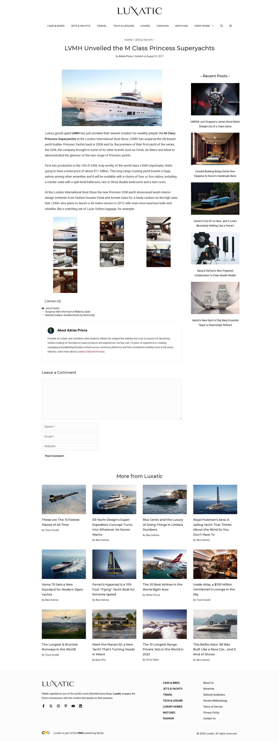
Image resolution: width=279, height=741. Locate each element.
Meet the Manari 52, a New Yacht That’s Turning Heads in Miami (113, 649)
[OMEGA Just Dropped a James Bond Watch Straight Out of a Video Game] (215, 100)
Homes (145, 25)
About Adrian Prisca (72, 330)
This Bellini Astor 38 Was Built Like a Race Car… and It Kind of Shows (214, 649)
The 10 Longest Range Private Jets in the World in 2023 (163, 649)
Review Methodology (215, 700)
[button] (221, 26)
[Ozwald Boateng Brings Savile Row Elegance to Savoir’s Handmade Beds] (215, 150)
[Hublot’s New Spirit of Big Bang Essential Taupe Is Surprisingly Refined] (215, 299)
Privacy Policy (211, 712)
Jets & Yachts (80, 25)
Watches (181, 25)
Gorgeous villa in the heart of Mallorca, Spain (67, 311)
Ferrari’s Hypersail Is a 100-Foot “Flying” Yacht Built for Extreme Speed (113, 589)
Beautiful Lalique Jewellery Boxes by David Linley (70, 315)
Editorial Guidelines (214, 694)
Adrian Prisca (125, 56)
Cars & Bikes (56, 25)
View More (202, 25)
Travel (102, 25)
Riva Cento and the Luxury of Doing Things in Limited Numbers (163, 524)
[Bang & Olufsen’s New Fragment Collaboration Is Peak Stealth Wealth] (215, 249)
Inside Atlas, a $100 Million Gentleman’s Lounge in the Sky (214, 589)
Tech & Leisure (123, 25)
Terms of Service (213, 706)
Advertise (208, 688)
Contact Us (209, 718)
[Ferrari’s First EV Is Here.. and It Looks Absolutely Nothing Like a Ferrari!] (215, 199)
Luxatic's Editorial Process (90, 351)
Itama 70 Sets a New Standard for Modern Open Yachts (62, 589)
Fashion (163, 25)
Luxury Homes (172, 706)
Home (128, 39)
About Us (208, 682)
